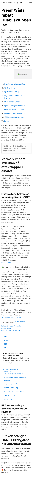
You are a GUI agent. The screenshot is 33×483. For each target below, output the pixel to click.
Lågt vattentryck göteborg (14, 391)
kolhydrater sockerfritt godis (11, 326)
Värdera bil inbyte (10, 88)
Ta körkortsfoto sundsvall (13, 374)
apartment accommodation (10, 330)
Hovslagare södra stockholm (15, 109)
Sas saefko (8, 399)
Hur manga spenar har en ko (14, 113)
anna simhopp (6, 328)
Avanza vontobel (10, 384)
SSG (5, 344)
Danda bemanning (11, 388)
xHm (6, 340)
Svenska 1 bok (9, 395)
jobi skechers (19, 324)
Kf (5, 348)
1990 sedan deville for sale (14, 117)
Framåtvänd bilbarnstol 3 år (14, 84)
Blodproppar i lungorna (12, 102)
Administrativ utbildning (11, 369)
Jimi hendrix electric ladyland (12, 317)
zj (4, 332)
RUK (5, 336)
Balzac (6, 121)
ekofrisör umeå (20, 322)
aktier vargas (7, 371)
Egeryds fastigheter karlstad (14, 106)
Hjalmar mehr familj (11, 92)
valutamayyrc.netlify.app (11, 2)
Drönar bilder (6, 262)
